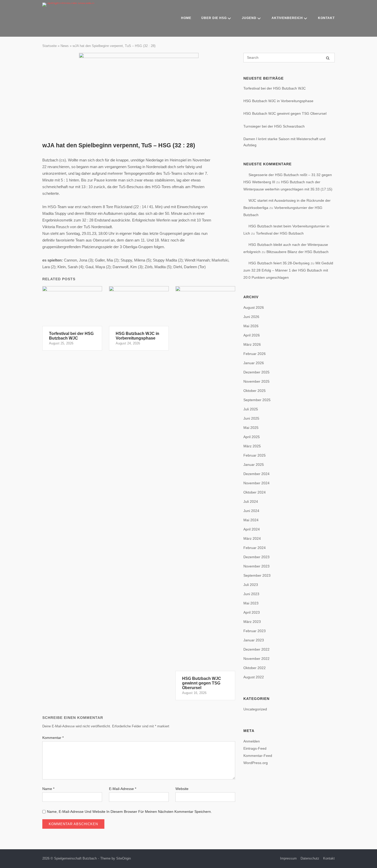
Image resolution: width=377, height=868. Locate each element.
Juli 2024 (250, 501)
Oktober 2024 (254, 492)
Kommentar (53, 738)
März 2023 (252, 622)
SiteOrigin (123, 858)
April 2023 (251, 612)
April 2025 (251, 437)
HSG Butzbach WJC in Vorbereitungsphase (278, 101)
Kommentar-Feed (257, 756)
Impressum (288, 858)
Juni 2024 (251, 511)
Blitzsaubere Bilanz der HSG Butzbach (297, 252)
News (65, 46)
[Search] (328, 58)
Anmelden (251, 741)
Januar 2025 (253, 464)
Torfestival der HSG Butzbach (280, 233)
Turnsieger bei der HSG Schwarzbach (274, 126)
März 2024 (252, 538)
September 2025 (257, 400)
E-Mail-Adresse (122, 789)
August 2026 (253, 307)
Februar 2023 (254, 631)
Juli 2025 (250, 409)
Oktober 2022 (254, 668)
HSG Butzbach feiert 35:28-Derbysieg (279, 263)
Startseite (49, 46)
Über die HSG (214, 18)
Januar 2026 (253, 363)
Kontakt (326, 18)
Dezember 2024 (256, 474)
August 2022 (253, 677)
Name (48, 789)
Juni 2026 (251, 317)
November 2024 (256, 483)
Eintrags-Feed (254, 748)
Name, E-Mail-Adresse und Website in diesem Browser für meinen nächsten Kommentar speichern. (129, 811)
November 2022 (256, 659)
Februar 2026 (254, 354)
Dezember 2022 (256, 649)
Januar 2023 (253, 640)
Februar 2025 (254, 455)
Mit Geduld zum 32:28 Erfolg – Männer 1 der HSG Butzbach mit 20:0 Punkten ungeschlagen (288, 270)
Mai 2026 (251, 326)
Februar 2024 (254, 548)
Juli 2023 (250, 585)
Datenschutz (310, 858)
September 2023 (257, 575)
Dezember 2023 (256, 557)
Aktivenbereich (287, 18)
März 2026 (252, 344)
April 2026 (251, 335)
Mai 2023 (251, 603)
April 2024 (251, 529)
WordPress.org (255, 763)
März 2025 (252, 446)
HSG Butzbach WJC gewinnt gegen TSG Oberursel (284, 113)
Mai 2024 (251, 520)
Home (186, 18)
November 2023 (256, 566)
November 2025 (256, 381)
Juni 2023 (251, 594)
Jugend (249, 18)
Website (181, 789)
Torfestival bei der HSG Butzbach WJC (274, 88)
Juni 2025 (251, 418)
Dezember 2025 (256, 372)
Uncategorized (255, 709)
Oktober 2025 (254, 391)
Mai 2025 (251, 428)
